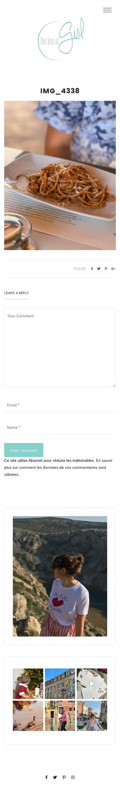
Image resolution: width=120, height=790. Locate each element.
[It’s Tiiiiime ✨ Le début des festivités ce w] (28, 683)
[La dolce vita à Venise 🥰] (92, 716)
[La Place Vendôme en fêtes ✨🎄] (60, 683)
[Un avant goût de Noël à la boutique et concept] (92, 683)
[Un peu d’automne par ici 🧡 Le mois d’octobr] (28, 716)
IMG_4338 (60, 91)
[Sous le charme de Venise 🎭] (60, 716)
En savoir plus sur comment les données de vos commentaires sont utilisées (58, 467)
